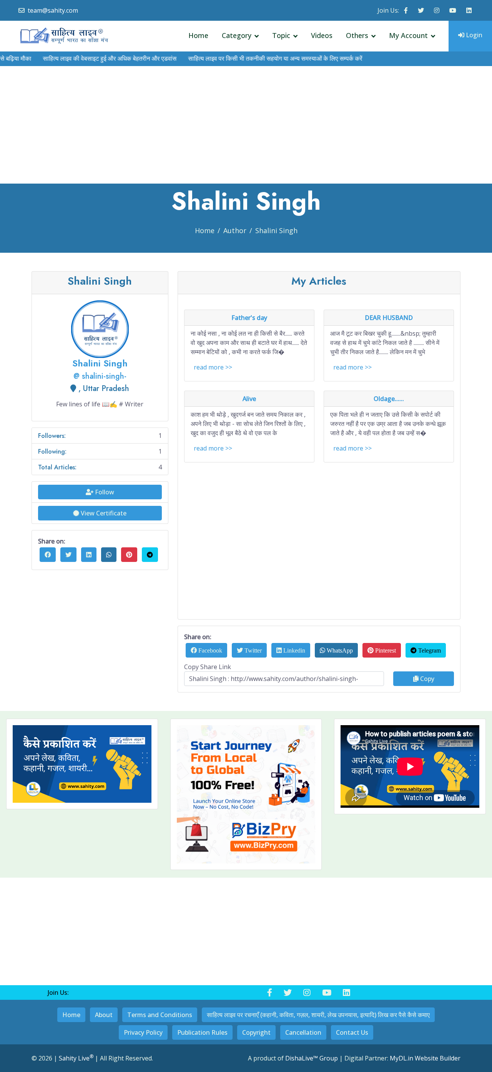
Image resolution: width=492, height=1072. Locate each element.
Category (236, 35)
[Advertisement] (246, 126)
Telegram (429, 650)
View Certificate (102, 513)
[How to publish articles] (82, 764)
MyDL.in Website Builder (425, 1058)
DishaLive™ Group (311, 1058)
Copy (426, 678)
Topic (281, 35)
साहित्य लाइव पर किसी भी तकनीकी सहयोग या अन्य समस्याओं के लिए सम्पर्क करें (260, 58)
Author (234, 230)
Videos (321, 35)
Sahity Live (76, 1058)
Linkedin (293, 650)
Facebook (209, 650)
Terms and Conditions (159, 1015)
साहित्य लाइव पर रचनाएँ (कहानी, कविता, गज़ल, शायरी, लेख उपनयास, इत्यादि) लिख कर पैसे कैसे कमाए (318, 1015)
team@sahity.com (53, 10)
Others (357, 35)
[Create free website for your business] (246, 794)
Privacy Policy (143, 1032)
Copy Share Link (207, 667)
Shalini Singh (276, 230)
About (104, 1015)
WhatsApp (339, 650)
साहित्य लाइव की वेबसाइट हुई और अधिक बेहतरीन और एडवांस (94, 58)
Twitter (252, 650)
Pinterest (385, 650)
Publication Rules (202, 1032)
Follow (103, 492)
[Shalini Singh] (100, 328)
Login (473, 35)
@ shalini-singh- (99, 376)
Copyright (256, 1032)
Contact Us (352, 1032)
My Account (408, 35)
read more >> (213, 367)
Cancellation (303, 1032)
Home (198, 35)
